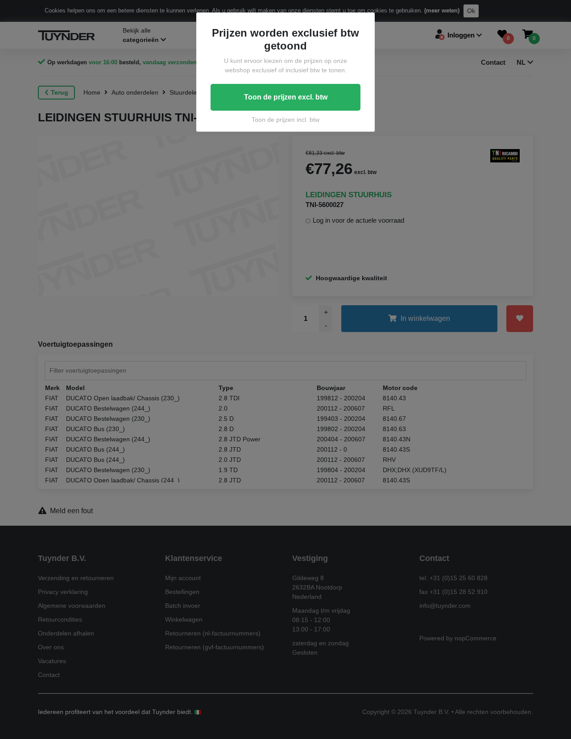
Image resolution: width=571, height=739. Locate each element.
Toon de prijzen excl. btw (285, 97)
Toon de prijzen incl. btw (285, 119)
